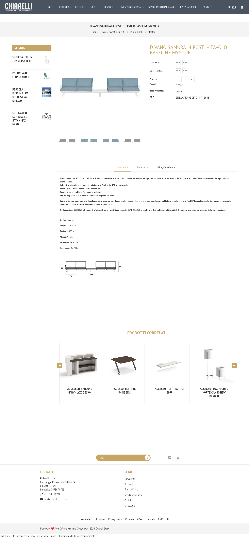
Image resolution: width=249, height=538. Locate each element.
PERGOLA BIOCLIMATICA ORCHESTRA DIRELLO (20, 94)
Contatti (128, 500)
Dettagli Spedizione (165, 167)
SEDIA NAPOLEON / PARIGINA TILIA (22, 59)
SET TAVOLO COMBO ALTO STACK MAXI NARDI (19, 118)
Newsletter (129, 478)
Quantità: (153, 79)
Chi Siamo (129, 484)
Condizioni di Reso (133, 494)
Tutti (94, 31)
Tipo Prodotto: (157, 90)
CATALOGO (129, 505)
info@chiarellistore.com (55, 498)
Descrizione (122, 167)
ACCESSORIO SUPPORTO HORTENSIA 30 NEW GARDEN (214, 392)
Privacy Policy (131, 489)
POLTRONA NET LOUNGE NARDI (21, 75)
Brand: (153, 84)
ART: (152, 97)
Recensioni (142, 167)
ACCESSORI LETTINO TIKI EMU (169, 390)
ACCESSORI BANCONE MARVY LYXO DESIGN (79, 390)
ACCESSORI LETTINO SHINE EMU (124, 390)
